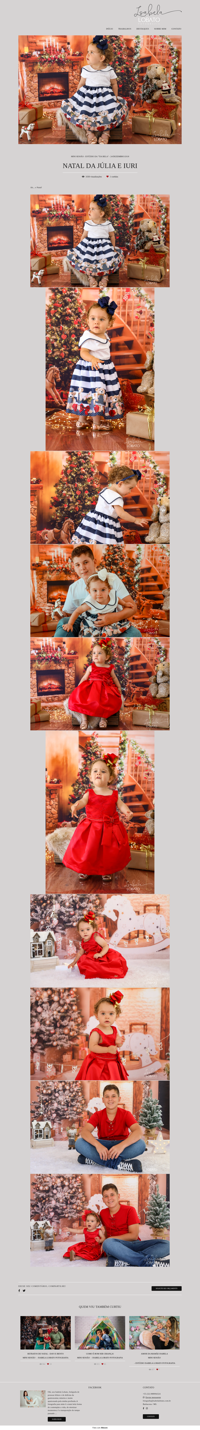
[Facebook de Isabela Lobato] (143, 1408)
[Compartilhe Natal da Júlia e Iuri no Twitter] (24, 1290)
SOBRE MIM (160, 29)
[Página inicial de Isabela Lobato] (158, 13)
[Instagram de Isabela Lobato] (147, 1408)
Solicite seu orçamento (166, 1288)
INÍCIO (109, 29)
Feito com (100, 1428)
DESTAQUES (142, 29)
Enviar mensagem (153, 1397)
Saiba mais (56, 1419)
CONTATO (176, 29)
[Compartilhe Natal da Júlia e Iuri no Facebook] (19, 1290)
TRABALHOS (124, 29)
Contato (151, 1416)
